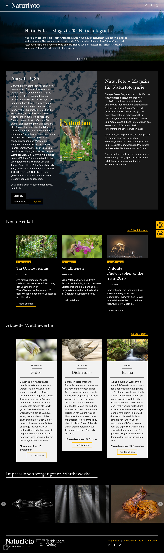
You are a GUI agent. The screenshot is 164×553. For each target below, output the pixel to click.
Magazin (36, 201)
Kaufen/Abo (20, 201)
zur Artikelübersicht (137, 230)
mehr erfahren (26, 303)
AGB (140, 540)
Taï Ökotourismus (32, 268)
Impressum (114, 540)
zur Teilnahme (36, 455)
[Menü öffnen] (7, 5)
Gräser (36, 372)
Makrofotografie (69, 262)
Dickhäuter (82, 372)
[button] (77, 59)
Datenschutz (129, 540)
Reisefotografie (23, 262)
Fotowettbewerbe (115, 262)
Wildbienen (73, 268)
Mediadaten (151, 540)
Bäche (127, 372)
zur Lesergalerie (139, 333)
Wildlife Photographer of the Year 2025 (125, 273)
